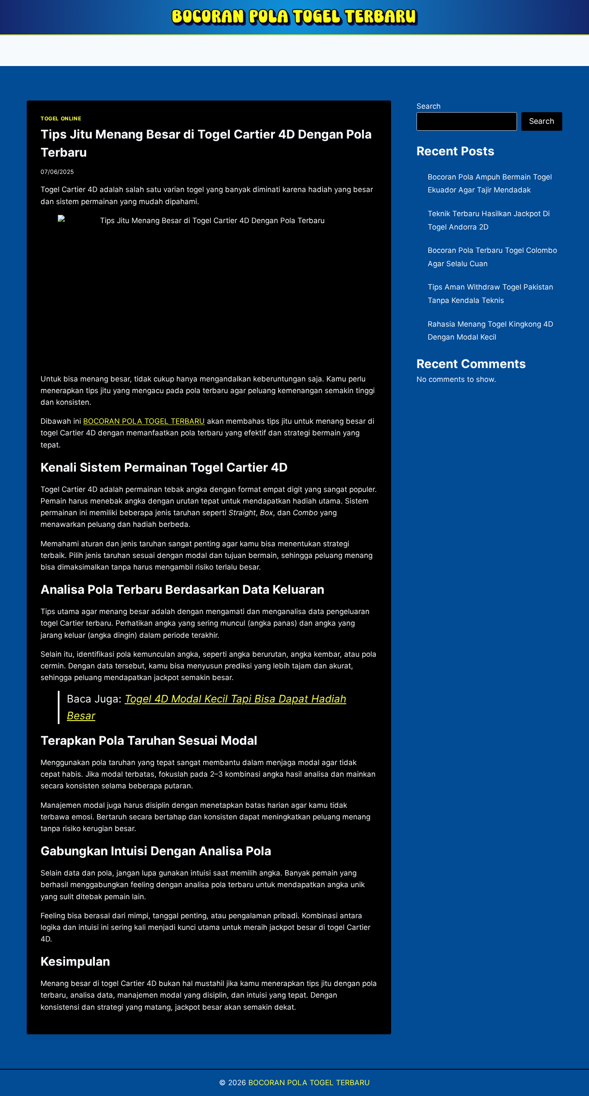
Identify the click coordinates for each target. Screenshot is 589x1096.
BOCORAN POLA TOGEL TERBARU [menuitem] (144, 421)
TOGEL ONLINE (61, 118)
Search (429, 106)
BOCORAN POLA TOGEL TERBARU (309, 1082)
